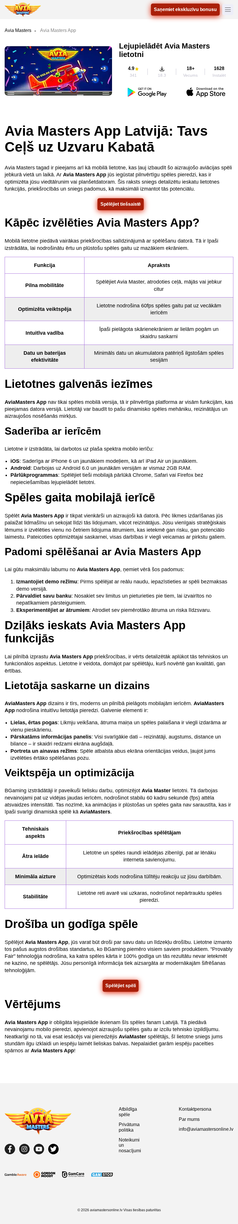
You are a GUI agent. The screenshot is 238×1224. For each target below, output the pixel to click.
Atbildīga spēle (128, 1112)
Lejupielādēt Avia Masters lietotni (164, 50)
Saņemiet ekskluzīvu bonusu (185, 9)
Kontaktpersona (195, 1109)
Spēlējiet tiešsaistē (120, 204)
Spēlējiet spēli (120, 985)
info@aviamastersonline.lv (206, 1129)
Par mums (189, 1119)
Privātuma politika (129, 1127)
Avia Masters (18, 30)
